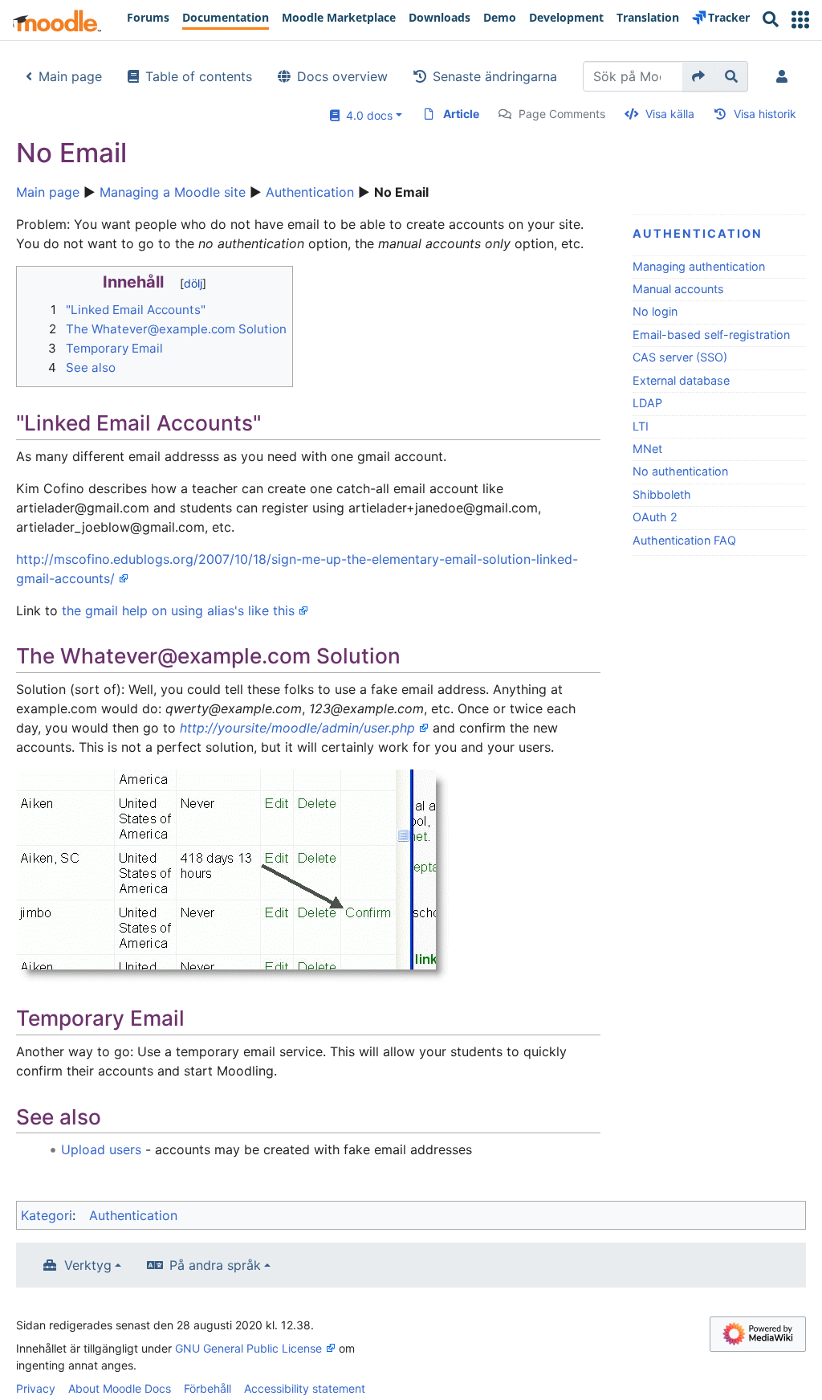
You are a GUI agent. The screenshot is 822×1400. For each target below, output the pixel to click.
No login (655, 311)
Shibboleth (662, 494)
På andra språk (215, 1265)
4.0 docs (366, 115)
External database (681, 380)
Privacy (35, 1388)
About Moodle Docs (119, 1388)
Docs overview (342, 76)
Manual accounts (678, 289)
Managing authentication (699, 266)
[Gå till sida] (698, 76)
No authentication (680, 471)
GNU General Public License (248, 1348)
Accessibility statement (304, 1388)
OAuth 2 (655, 517)
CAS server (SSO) (680, 357)
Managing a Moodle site (173, 192)
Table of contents (198, 76)
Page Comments (562, 113)
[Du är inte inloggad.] (785, 76)
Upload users (101, 1149)
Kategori (46, 1215)
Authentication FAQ (684, 540)
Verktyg (88, 1265)
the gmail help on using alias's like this (178, 610)
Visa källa (669, 113)
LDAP (647, 403)
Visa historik (765, 113)
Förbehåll (207, 1388)
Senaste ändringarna (495, 76)
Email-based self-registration (711, 334)
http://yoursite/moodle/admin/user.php (297, 728)
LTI (641, 426)
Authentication (310, 192)
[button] (800, 19)
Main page (70, 76)
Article (461, 113)
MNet (647, 448)
